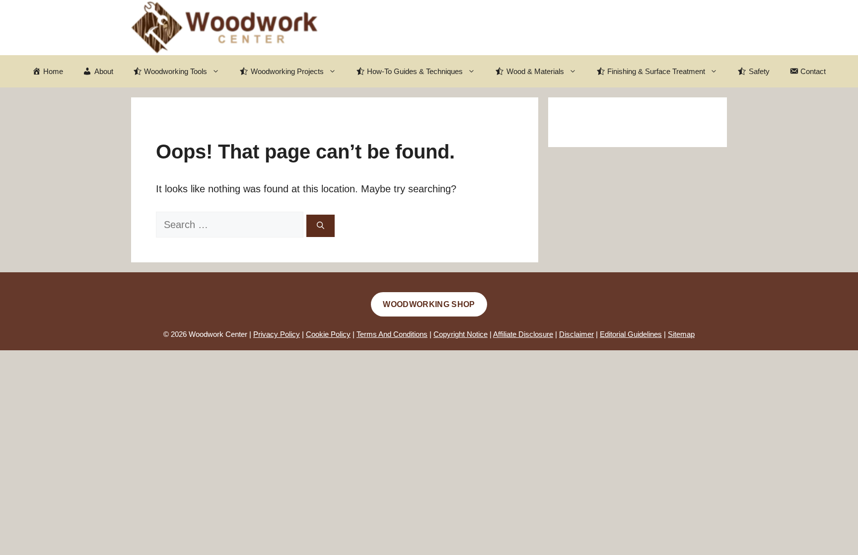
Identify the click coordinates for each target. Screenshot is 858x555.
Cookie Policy (328, 334)
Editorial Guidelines (631, 334)
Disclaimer (576, 334)
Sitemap (681, 334)
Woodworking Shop (429, 304)
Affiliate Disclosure (523, 334)
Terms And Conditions (392, 334)
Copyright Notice (460, 334)
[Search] (320, 226)
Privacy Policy (276, 334)
